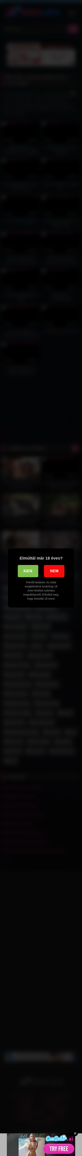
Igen (27, 571)
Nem (54, 571)
